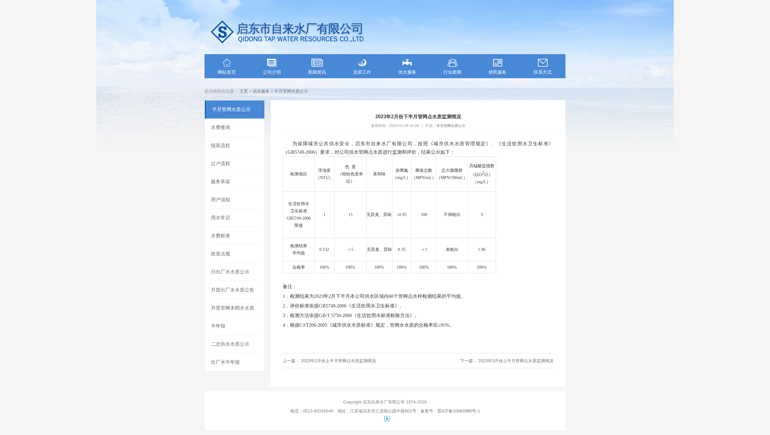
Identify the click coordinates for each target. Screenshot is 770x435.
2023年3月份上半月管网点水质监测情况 (515, 360)
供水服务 (407, 72)
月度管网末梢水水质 (232, 307)
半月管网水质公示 (291, 91)
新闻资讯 (317, 72)
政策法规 (220, 253)
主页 (243, 91)
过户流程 (220, 163)
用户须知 (220, 199)
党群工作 (362, 72)
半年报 (218, 326)
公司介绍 (272, 72)
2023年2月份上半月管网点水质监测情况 (338, 360)
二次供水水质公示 (230, 344)
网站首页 (227, 72)
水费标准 (220, 235)
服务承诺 (220, 181)
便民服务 (497, 72)
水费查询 (220, 127)
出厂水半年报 (225, 362)
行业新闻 (452, 72)
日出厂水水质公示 (230, 271)
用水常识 (220, 217)
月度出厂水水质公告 (232, 289)
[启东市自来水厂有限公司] (295, 49)
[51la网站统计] (387, 420)
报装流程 (220, 145)
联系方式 (543, 72)
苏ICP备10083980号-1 (458, 411)
